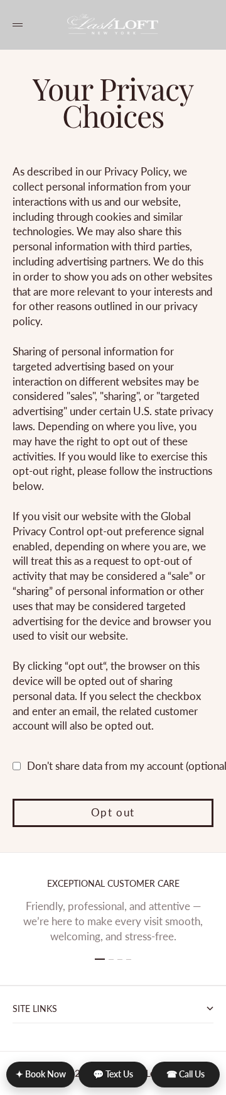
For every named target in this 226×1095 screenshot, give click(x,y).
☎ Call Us (185, 1074)
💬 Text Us (113, 1074)
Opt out (113, 812)
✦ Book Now (41, 1074)
